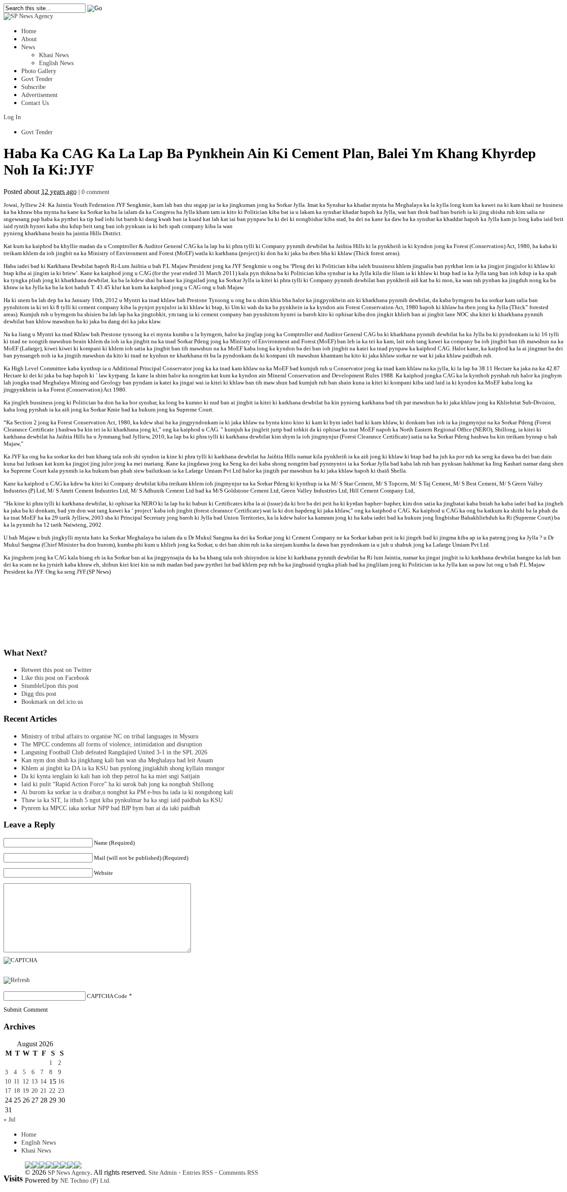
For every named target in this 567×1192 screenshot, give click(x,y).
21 (43, 1090)
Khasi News (54, 55)
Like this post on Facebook (55, 678)
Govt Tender (37, 79)
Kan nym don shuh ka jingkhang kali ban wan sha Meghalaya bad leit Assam (117, 760)
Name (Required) (114, 842)
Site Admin (162, 1172)
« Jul (10, 1119)
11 (16, 1081)
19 (26, 1090)
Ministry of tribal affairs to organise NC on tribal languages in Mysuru (109, 736)
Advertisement (39, 95)
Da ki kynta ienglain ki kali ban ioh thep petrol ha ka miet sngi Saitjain (110, 776)
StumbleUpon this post (49, 686)
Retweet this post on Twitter (56, 670)
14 (43, 1081)
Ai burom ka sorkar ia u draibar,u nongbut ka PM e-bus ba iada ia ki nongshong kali (127, 792)
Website (103, 873)
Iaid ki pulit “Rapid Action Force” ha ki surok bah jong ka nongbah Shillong (119, 784)
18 (17, 1090)
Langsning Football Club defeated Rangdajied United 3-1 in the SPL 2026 (116, 752)
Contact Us (35, 103)
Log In (12, 117)
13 (34, 1081)
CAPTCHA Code (107, 996)
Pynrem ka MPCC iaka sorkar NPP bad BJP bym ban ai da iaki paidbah (110, 808)
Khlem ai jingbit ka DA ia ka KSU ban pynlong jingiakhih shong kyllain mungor (123, 768)
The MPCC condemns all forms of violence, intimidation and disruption (111, 744)
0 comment (95, 192)
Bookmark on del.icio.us (52, 702)
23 (61, 1090)
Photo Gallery (38, 71)
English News (56, 63)
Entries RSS (198, 1172)
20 (34, 1090)
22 (52, 1090)
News (28, 47)
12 (26, 1081)
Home (28, 31)
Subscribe (33, 87)
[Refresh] (17, 980)
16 (61, 1081)
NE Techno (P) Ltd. (85, 1180)
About (29, 39)
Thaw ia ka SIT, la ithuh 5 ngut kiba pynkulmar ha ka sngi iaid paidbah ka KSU (122, 800)
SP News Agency (69, 1172)
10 (8, 1081)
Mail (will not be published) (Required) (141, 857)
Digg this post (38, 694)
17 (8, 1090)
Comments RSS (238, 1172)
